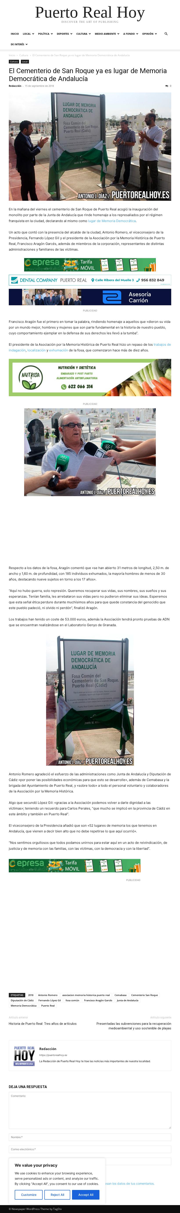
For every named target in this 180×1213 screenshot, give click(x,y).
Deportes (63, 33)
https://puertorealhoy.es (53, 1055)
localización (36, 350)
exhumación (58, 350)
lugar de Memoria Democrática (112, 221)
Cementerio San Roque (144, 995)
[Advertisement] (90, 532)
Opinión (147, 33)
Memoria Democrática (23, 1005)
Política (43, 33)
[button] (166, 34)
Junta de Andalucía (127, 1000)
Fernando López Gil (49, 1000)
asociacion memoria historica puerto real (86, 995)
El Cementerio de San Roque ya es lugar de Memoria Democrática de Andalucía (88, 75)
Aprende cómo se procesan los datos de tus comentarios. (113, 1183)
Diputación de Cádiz (22, 1000)
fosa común (72, 1000)
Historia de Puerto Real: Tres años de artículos (43, 1024)
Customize (28, 1195)
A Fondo (129, 33)
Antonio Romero (48, 995)
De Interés (17, 44)
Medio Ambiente (105, 33)
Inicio (15, 33)
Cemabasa (120, 995)
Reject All (57, 1195)
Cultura (81, 33)
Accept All (85, 1195)
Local (27, 33)
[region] (57, 1181)
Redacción (15, 85)
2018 (30, 995)
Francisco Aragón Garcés (98, 1000)
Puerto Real (48, 1005)
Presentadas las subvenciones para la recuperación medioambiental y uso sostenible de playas (134, 1026)
